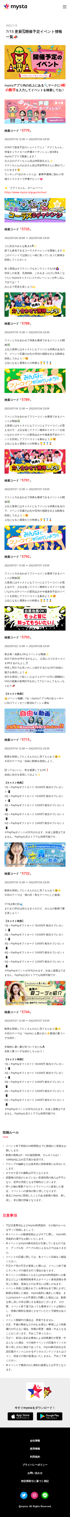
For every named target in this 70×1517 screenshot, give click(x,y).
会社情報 (35, 1440)
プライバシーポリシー (35, 1464)
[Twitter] (23, 1495)
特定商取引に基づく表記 (35, 1481)
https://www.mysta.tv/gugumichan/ (25, 192)
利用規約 (35, 1456)
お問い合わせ (35, 1473)
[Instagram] (34, 1495)
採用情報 (35, 1448)
